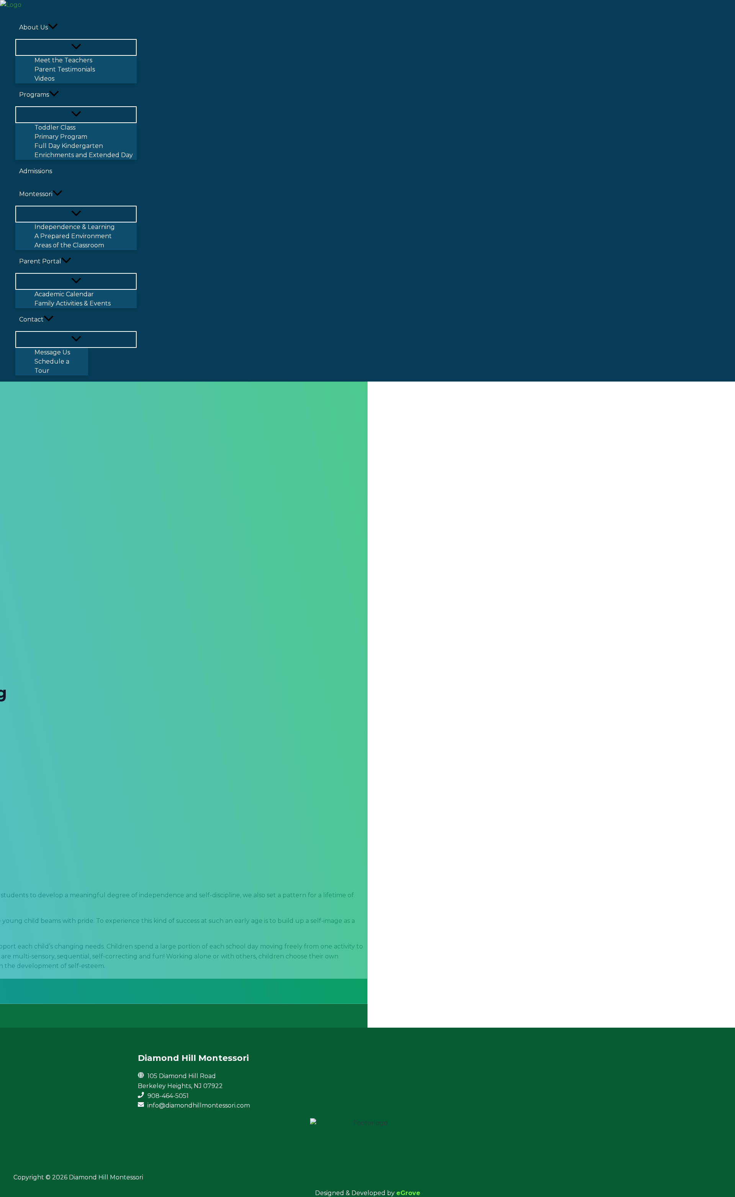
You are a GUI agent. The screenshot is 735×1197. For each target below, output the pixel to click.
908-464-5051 (168, 1096)
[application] (53, 27)
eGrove (408, 1193)
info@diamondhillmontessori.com (198, 1105)
